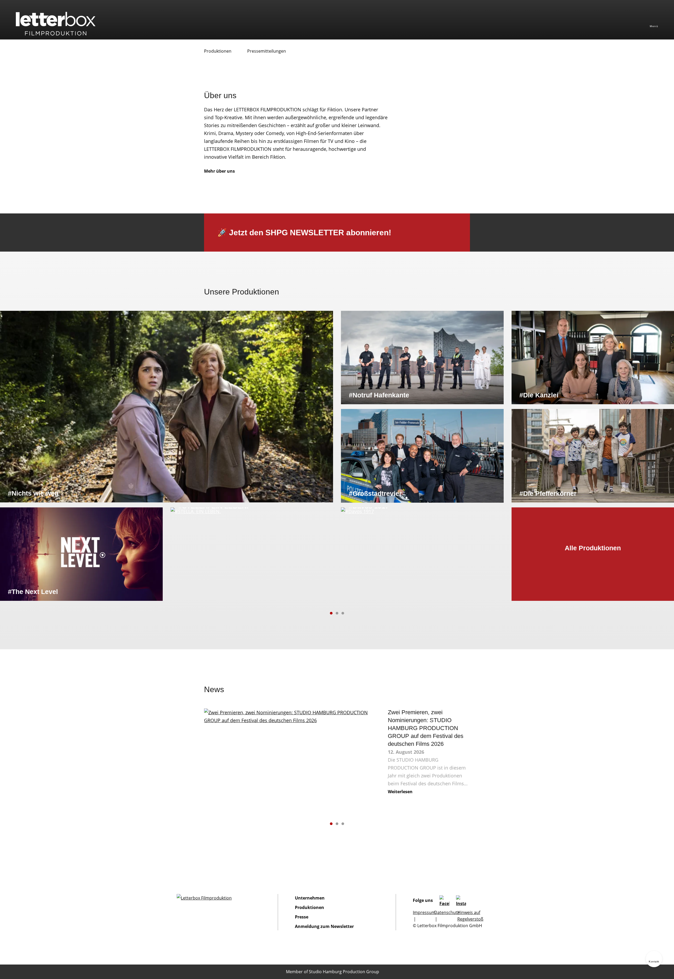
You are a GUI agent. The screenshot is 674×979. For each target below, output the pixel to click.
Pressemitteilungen (266, 51)
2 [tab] (337, 613)
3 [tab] (342, 613)
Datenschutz (446, 912)
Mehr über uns (219, 171)
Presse (301, 917)
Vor (353, 613)
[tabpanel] (337, 455)
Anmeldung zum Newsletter (324, 926)
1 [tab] (331, 613)
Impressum (424, 912)
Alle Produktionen (593, 548)
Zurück (320, 613)
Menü (654, 26)
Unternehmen (310, 898)
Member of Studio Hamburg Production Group (332, 972)
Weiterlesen (400, 792)
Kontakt (654, 961)
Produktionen (217, 51)
